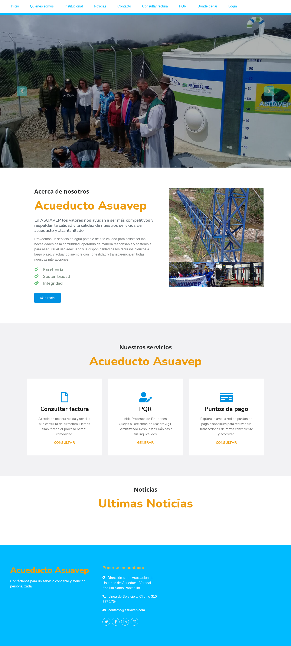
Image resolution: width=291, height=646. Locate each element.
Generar (145, 442)
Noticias (100, 6)
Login (232, 6)
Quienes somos (42, 6)
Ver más (47, 298)
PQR (182, 6)
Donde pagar (207, 6)
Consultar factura (155, 6)
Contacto (124, 6)
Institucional (74, 6)
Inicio (15, 6)
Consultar (64, 442)
